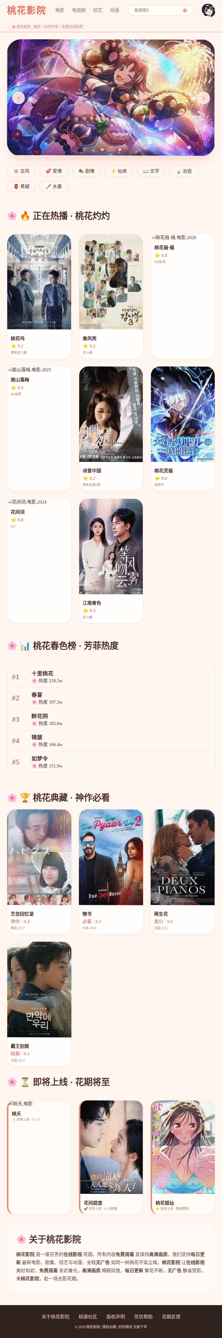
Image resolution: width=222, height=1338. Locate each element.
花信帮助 (143, 1316)
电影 (59, 10)
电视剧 (79, 10)
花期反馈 (171, 1316)
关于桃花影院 (55, 1316)
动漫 (114, 10)
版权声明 (115, 1316)
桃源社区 (88, 1316)
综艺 (97, 10)
